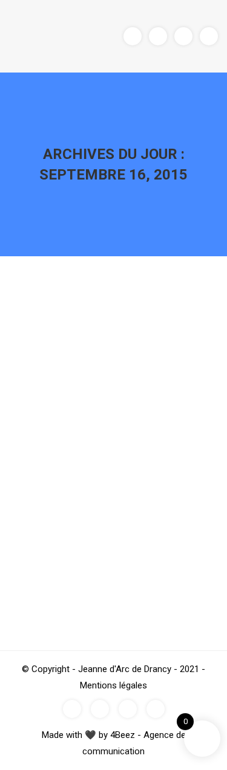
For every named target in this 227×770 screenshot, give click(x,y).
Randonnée (47, 489)
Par (93, 489)
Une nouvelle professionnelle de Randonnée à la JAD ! (107, 458)
